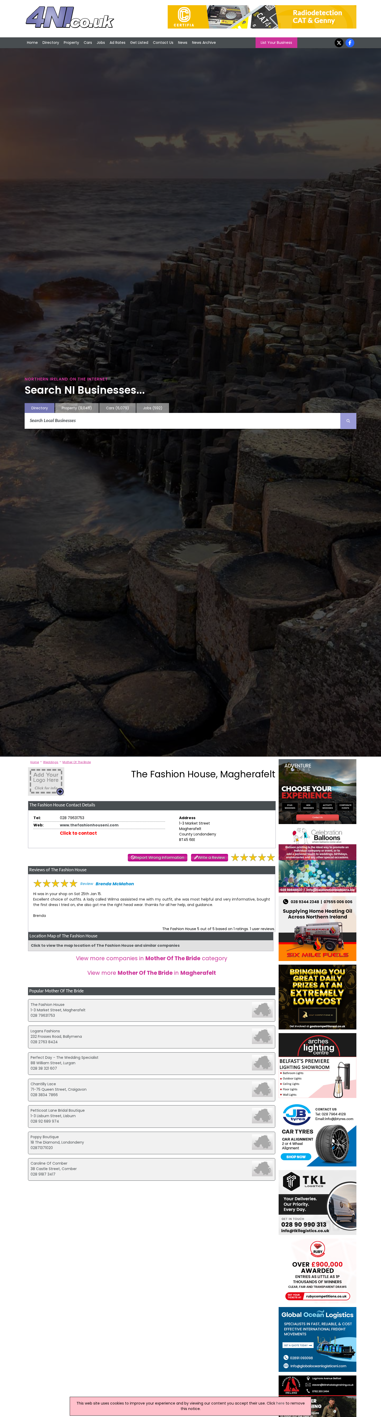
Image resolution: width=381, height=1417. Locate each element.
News (182, 42)
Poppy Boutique (45, 1136)
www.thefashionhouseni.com (89, 825)
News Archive (204, 42)
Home (32, 42)
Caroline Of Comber (49, 1163)
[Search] (348, 421)
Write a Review (211, 857)
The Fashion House (48, 1004)
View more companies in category (151, 958)
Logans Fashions (45, 1031)
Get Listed (139, 42)
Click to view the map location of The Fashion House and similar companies (105, 945)
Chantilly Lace (43, 1084)
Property (71, 42)
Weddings (50, 762)
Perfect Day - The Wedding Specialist (64, 1057)
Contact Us (163, 42)
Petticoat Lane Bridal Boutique (58, 1110)
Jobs (101, 42)
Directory (51, 42)
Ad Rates (117, 42)
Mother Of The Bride (76, 762)
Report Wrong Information (159, 857)
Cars (88, 42)
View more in (151, 973)
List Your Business (276, 42)
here (280, 1403)
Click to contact (78, 833)
